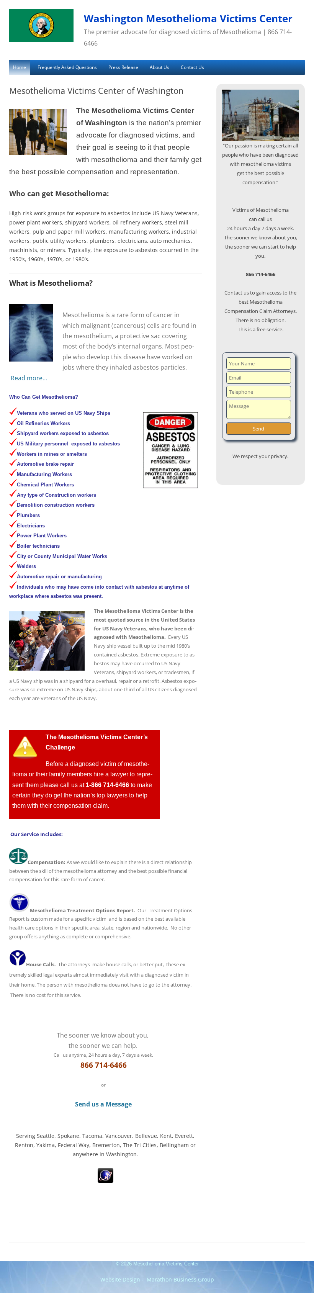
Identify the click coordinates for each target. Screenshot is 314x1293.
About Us (159, 67)
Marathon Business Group (179, 1279)
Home (19, 67)
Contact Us (192, 67)
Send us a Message (103, 1104)
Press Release (123, 67)
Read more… (29, 378)
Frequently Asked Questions (67, 67)
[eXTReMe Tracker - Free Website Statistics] (105, 1180)
